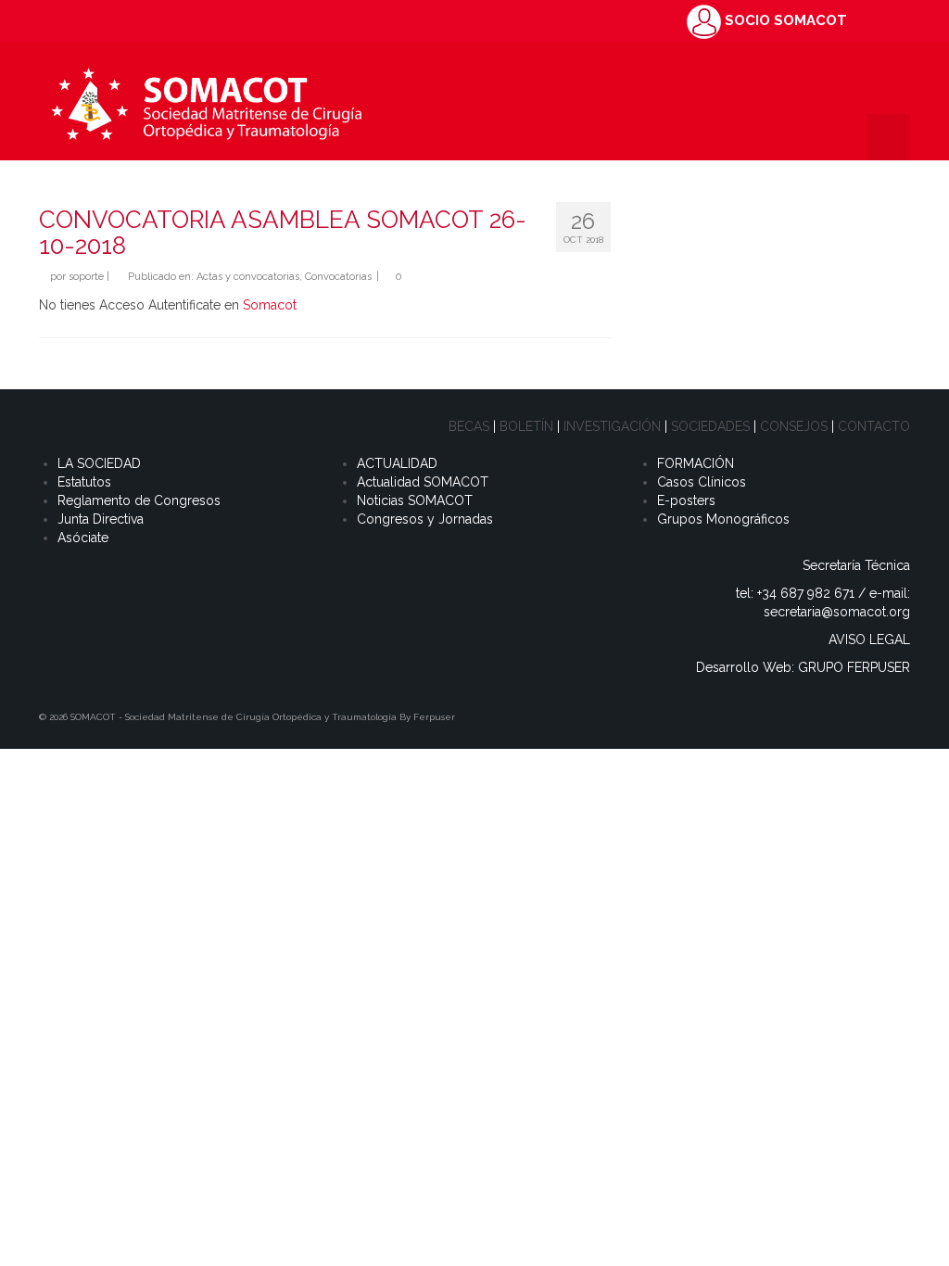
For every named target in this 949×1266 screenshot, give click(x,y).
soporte (86, 277)
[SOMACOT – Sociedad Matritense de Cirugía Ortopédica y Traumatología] (206, 101)
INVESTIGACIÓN (612, 426)
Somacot (270, 305)
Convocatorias (338, 277)
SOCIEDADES (710, 426)
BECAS (469, 426)
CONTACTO (874, 426)
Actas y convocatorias (247, 277)
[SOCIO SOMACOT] (704, 20)
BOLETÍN (526, 426)
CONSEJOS (794, 426)
